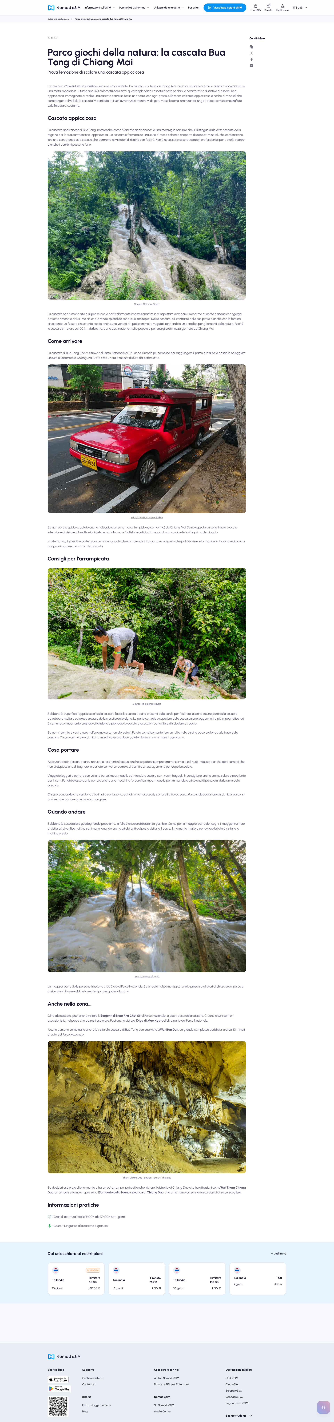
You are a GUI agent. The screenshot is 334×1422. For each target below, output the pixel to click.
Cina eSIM (232, 1384)
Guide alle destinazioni (58, 19)
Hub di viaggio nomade (96, 1405)
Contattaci (88, 1384)
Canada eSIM (234, 1397)
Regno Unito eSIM (237, 1403)
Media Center (162, 1411)
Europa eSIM (234, 1390)
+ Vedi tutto (278, 1253)
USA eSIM (232, 1378)
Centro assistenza (93, 1378)
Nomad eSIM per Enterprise (171, 1384)
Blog (85, 1411)
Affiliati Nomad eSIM (166, 1378)
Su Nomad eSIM (164, 1405)
